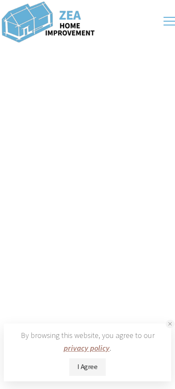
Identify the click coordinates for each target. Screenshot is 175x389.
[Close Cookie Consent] (170, 324)
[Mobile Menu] (169, 21)
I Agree (87, 366)
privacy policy (87, 348)
